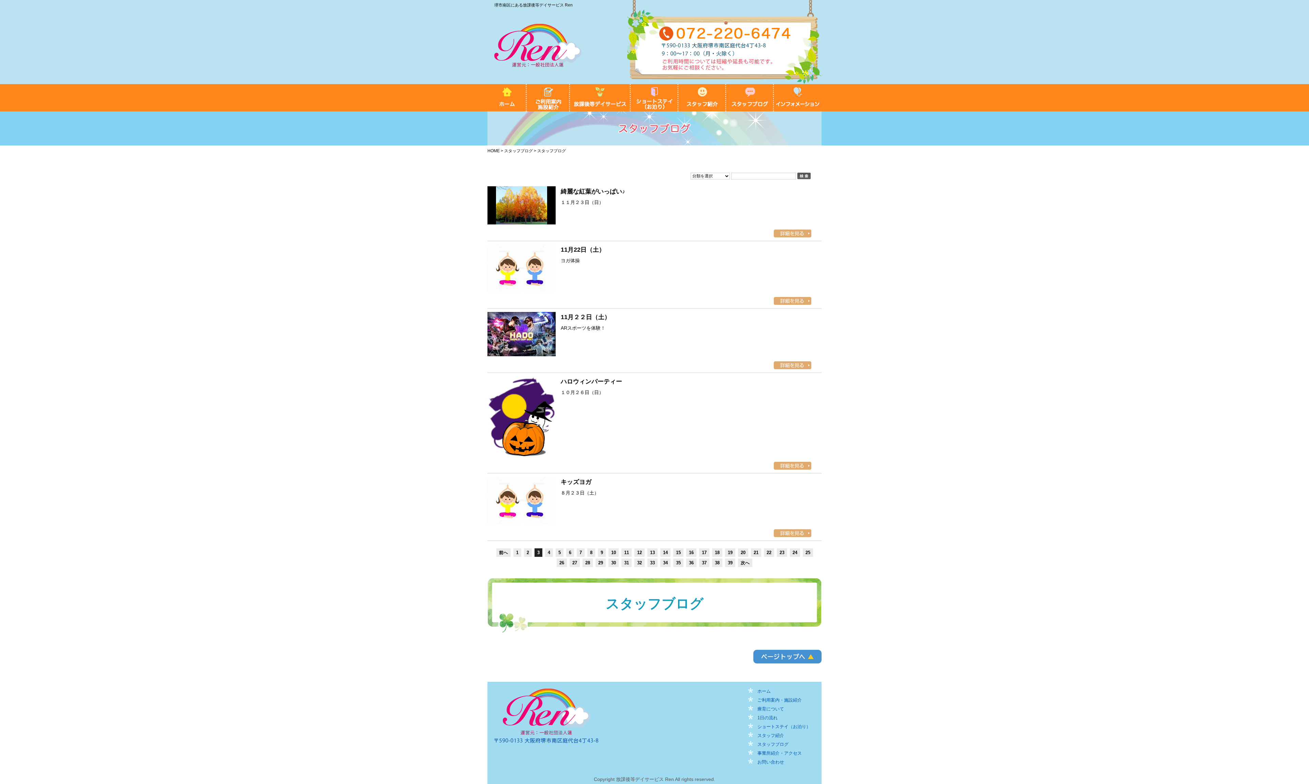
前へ (503, 552)
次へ (745, 562)
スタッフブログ (750, 97)
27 (574, 562)
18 (717, 552)
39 (730, 562)
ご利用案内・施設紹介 (548, 97)
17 (704, 552)
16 (691, 552)
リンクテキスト (787, 656)
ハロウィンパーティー (591, 381)
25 (808, 552)
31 (626, 562)
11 (626, 552)
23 (782, 552)
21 (756, 552)
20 (743, 552)
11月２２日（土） (586, 317)
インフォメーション (798, 97)
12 (639, 552)
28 (587, 562)
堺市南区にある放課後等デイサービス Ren (533, 5)
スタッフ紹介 (702, 97)
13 (652, 552)
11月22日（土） (583, 249)
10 (613, 552)
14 (665, 552)
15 (678, 552)
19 (730, 552)
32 (639, 562)
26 (561, 562)
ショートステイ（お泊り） (654, 97)
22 (769, 552)
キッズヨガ (576, 482)
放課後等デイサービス (600, 97)
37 (704, 562)
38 (717, 562)
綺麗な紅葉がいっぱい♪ (593, 191)
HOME (507, 97)
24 (795, 552)
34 (665, 562)
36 (691, 562)
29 (600, 562)
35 (678, 562)
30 (613, 562)
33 (652, 562)
